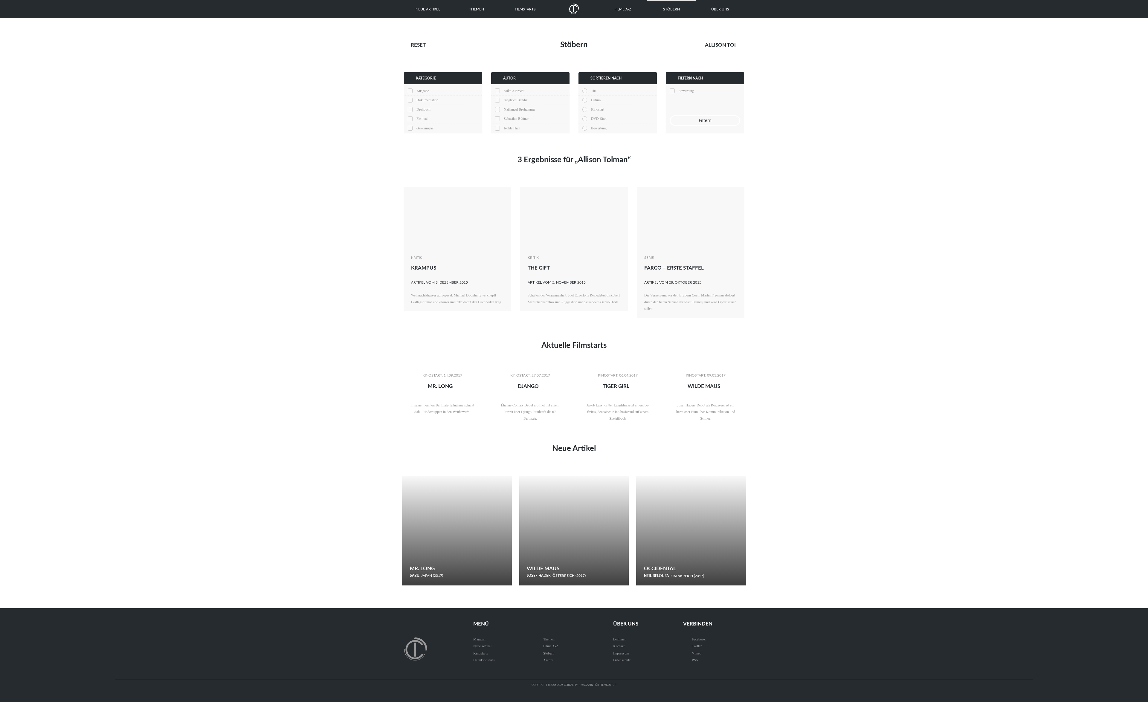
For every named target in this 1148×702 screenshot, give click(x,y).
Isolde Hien (512, 128)
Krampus (423, 267)
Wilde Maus (704, 386)
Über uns (720, 9)
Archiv (548, 659)
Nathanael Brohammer (519, 109)
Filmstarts (525, 9)
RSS (690, 659)
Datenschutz (622, 659)
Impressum (621, 653)
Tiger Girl (616, 386)
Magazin (479, 639)
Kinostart (597, 109)
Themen (476, 9)
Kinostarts (480, 653)
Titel (594, 90)
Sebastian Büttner (516, 118)
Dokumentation (427, 99)
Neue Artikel (428, 9)
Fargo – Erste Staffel (674, 267)
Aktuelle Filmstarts (574, 345)
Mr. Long (440, 386)
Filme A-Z (622, 9)
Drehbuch (423, 109)
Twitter (692, 645)
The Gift (539, 267)
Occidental (660, 568)
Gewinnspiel (425, 128)
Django (528, 386)
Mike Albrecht (514, 90)
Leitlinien (619, 639)
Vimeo (692, 653)
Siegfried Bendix (516, 99)
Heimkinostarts (484, 659)
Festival (422, 118)
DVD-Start (599, 118)
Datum (596, 99)
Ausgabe (422, 90)
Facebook (694, 639)
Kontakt (619, 645)
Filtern (705, 120)
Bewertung (599, 128)
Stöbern (671, 9)
